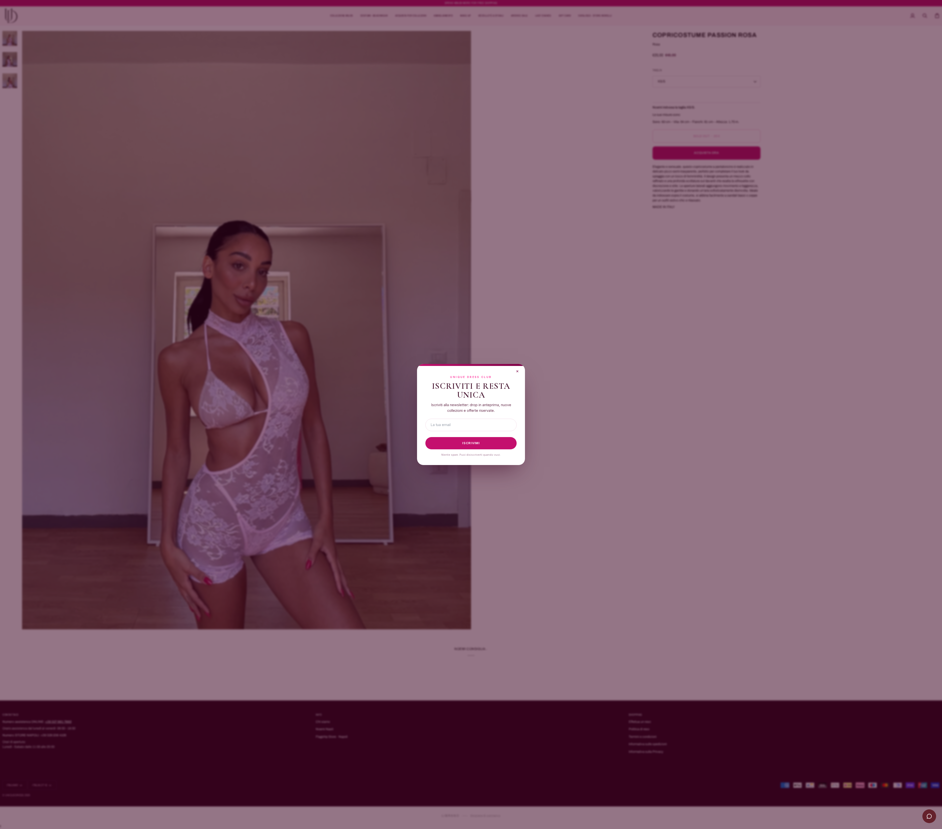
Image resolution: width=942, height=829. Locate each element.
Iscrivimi (471, 443)
